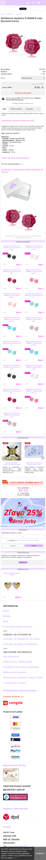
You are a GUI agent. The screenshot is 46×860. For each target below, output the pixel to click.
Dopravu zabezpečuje (15, 808)
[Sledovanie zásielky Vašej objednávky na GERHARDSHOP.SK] (11, 819)
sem (21, 164)
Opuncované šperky (14, 765)
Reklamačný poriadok (14, 672)
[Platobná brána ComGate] (13, 704)
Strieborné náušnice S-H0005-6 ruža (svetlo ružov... (12, 295)
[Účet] (27, 3)
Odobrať (13, 546)
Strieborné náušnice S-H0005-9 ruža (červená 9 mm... (12, 391)
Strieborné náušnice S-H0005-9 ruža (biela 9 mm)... (34, 367)
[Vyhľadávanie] (33, 3)
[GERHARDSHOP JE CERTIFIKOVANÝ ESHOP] (15, 799)
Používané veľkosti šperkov (18, 626)
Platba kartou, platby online (17, 661)
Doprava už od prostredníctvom (23, 99)
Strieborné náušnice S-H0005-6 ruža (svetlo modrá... (12, 319)
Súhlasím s (24, 540)
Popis (4, 109)
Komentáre (29, 109)
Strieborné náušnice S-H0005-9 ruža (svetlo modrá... (34, 343)
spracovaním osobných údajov (28, 540)
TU (15, 858)
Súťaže (7, 616)
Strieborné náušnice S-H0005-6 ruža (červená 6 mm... (12, 271)
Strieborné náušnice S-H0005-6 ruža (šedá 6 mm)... (34, 319)
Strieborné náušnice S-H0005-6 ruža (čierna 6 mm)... (12, 247)
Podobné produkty (16, 109)
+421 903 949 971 (18, 846)
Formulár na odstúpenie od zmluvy (21, 639)
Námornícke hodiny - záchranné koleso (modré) (12, 463)
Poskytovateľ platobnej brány (20, 690)
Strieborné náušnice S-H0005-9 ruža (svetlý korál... (34, 391)
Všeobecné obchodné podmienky (21, 667)
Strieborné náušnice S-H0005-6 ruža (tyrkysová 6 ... (34, 295)
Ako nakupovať (11, 656)
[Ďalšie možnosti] (44, 3)
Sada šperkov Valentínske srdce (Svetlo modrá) (34, 463)
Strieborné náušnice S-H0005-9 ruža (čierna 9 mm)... (12, 367)
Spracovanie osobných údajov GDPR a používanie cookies (23, 680)
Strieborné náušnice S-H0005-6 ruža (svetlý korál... (34, 271)
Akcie (6, 611)
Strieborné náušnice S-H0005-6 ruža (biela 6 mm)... (34, 247)
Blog (5, 621)
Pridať (34, 546)
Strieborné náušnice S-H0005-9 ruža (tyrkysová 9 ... (12, 343)
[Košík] (39, 3)
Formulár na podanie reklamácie (20, 644)
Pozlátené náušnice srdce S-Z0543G (12, 573)
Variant (3, 78)
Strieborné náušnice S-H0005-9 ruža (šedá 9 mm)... (12, 415)
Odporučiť (23, 562)
